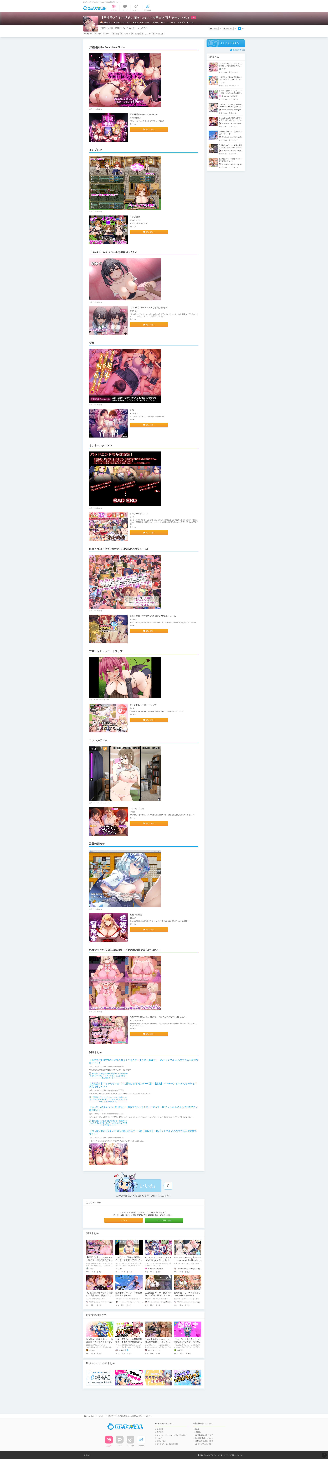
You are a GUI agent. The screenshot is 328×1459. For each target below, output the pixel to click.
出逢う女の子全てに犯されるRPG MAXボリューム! (153, 616)
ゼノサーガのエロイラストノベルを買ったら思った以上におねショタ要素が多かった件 (158, 1260)
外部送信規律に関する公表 (204, 1441)
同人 (99, 34)
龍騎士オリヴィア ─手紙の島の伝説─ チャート (128, 1294)
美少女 (137, 34)
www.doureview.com (101, 803)
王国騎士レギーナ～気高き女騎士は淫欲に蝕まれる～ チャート (158, 1295)
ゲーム (191, 22)
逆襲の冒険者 (136, 914)
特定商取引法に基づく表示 (204, 1435)
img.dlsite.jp (98, 109)
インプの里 (135, 216)
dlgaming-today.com (101, 699)
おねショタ (159, 34)
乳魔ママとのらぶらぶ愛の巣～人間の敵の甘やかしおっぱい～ (158, 1017)
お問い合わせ (161, 1441)
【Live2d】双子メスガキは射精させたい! (148, 307)
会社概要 (160, 1429)
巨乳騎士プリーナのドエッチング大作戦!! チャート (187, 1294)
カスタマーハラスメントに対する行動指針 (171, 1435)
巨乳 (117, 34)
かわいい (148, 34)
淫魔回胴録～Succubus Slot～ (144, 114)
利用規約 (160, 1432)
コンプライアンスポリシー (204, 1444)
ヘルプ (159, 1438)
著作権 (197, 1429)
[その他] (243, 28)
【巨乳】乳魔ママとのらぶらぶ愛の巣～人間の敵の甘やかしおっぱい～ (99, 1260)
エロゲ (108, 34)
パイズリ (127, 34)
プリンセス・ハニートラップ (143, 705)
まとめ (100, 1416)
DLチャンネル (94, 8)
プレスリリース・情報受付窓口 (167, 1444)
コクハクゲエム (137, 808)
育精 (132, 410)
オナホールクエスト (139, 513)
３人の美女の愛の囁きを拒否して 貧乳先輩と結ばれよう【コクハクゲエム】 (99, 1295)
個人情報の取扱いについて (204, 1438)
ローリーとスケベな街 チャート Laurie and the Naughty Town (187, 1260)
